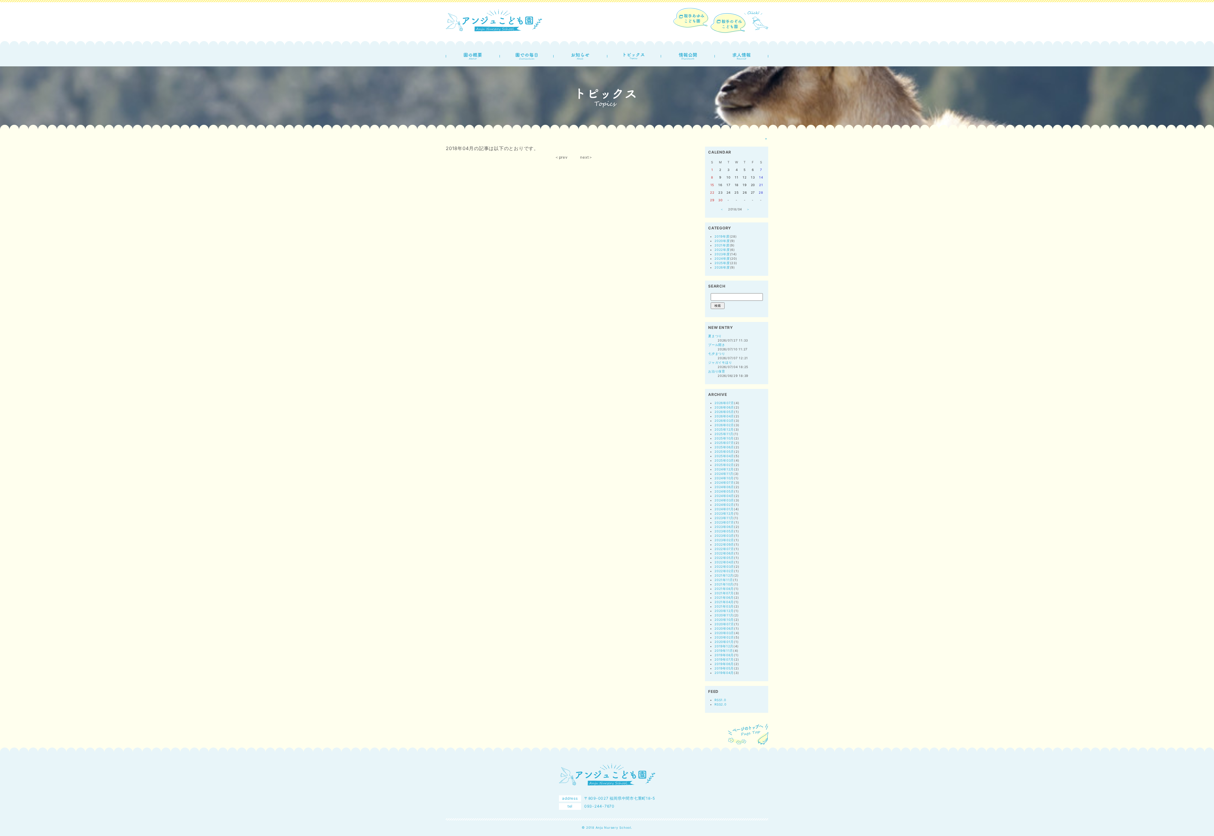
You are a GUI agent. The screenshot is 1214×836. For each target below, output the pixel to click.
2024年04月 (724, 496)
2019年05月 (724, 668)
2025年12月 (724, 429)
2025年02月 (724, 465)
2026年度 (722, 267)
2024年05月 (724, 491)
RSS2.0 (720, 704)
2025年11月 (723, 434)
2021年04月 (724, 602)
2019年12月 (723, 646)
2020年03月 (724, 633)
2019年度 (722, 236)
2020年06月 (724, 628)
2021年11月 (723, 580)
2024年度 (722, 258)
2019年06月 (724, 664)
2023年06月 (724, 527)
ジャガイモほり (720, 362)
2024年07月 (724, 482)
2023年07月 (724, 522)
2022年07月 (724, 549)
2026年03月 (724, 420)
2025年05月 (724, 451)
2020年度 (722, 241)
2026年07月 (724, 403)
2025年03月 (724, 460)
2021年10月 (723, 584)
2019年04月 (724, 673)
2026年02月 (724, 425)
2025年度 (722, 263)
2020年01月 (724, 642)
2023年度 (722, 254)
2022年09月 (724, 544)
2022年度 (722, 249)
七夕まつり (716, 353)
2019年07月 (724, 659)
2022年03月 (724, 566)
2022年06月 (724, 553)
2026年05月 (724, 412)
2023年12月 (724, 513)
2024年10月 (724, 478)
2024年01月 (724, 509)
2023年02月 (724, 540)
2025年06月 (724, 447)
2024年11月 (723, 474)
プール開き (716, 345)
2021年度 (722, 245)
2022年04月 (724, 562)
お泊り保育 (716, 371)
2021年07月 (724, 593)
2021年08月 (724, 589)
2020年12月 (724, 611)
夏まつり (715, 336)
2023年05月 (724, 531)
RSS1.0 (720, 700)
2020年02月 (724, 637)
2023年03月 (724, 535)
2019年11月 (723, 650)
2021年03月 (724, 606)
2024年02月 (724, 504)
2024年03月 (724, 500)
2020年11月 (723, 615)
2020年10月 (724, 619)
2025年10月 (724, 438)
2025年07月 (724, 443)
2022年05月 (724, 558)
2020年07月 (724, 624)
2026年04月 (724, 416)
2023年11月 (723, 518)
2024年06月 (724, 487)
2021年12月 (723, 575)
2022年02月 (724, 571)
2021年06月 (724, 597)
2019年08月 (724, 655)
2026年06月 (724, 407)
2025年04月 (724, 456)
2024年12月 (724, 469)
